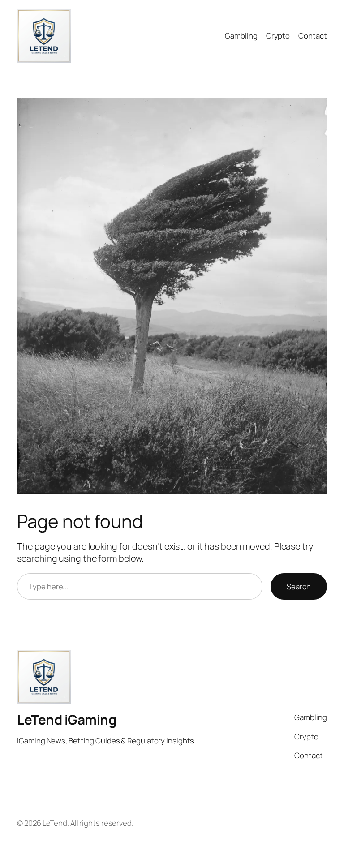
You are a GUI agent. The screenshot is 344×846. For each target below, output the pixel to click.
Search (298, 586)
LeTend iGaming (66, 719)
